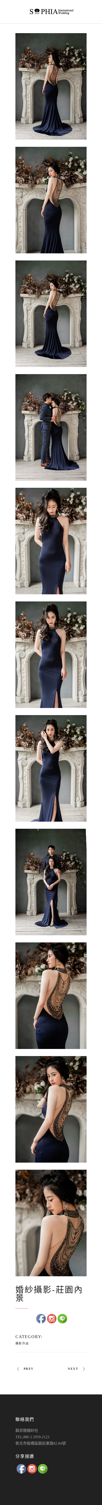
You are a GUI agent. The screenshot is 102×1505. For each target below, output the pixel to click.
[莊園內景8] (51, 882)
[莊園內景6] (51, 654)
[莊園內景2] (51, 200)
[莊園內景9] (51, 995)
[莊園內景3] (51, 313)
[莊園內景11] (51, 1223)
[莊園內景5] (51, 541)
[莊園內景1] (51, 86)
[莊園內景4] (51, 427)
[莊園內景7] (51, 768)
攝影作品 (22, 1343)
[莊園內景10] (51, 1109)
